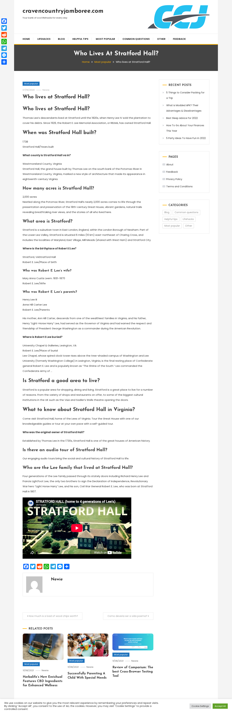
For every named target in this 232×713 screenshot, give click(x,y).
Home (26, 39)
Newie (45, 90)
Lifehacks (43, 39)
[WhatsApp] (4, 41)
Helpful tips (80, 39)
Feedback (179, 39)
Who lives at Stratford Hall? (56, 97)
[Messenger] (4, 55)
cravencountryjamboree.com (63, 11)
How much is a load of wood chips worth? (53, 616)
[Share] (4, 62)
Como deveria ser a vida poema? (127, 616)
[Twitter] (4, 27)
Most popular (105, 39)
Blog (61, 39)
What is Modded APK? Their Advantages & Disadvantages (183, 108)
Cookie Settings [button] (200, 706)
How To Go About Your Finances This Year (185, 128)
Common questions (136, 39)
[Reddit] (4, 34)
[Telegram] (4, 48)
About (169, 164)
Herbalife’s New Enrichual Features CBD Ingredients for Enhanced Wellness (42, 681)
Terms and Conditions (179, 186)
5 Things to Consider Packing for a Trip (185, 95)
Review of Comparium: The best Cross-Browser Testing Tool (132, 671)
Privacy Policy (174, 179)
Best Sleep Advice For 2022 (182, 118)
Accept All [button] (220, 706)
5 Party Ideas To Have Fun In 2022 (186, 138)
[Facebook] (4, 21)
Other (161, 39)
